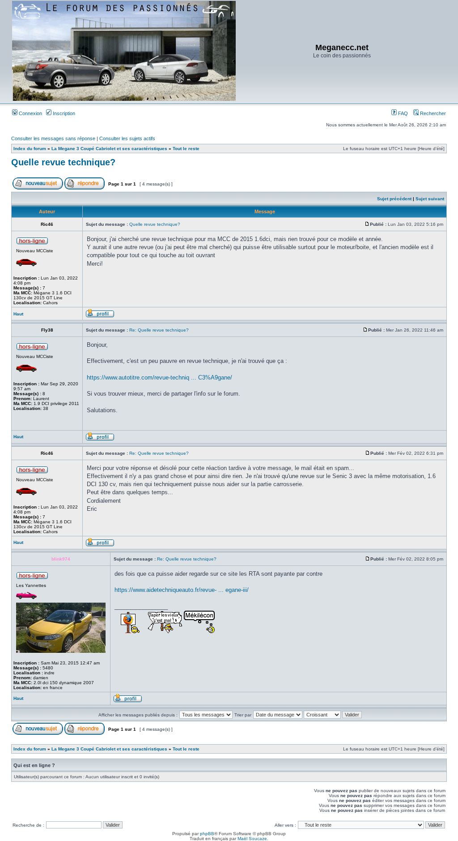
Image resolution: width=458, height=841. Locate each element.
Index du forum (29, 148)
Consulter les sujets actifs (127, 138)
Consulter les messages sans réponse (53, 138)
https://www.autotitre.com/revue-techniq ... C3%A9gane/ (159, 377)
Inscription (63, 113)
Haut (18, 313)
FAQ (402, 113)
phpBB (207, 833)
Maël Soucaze (252, 838)
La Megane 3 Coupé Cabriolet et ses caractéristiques (109, 148)
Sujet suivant (430, 198)
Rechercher (432, 113)
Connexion (29, 113)
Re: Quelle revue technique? (159, 330)
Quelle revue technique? (63, 162)
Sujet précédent (394, 198)
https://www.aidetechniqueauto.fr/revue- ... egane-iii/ (181, 590)
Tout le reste (186, 148)
